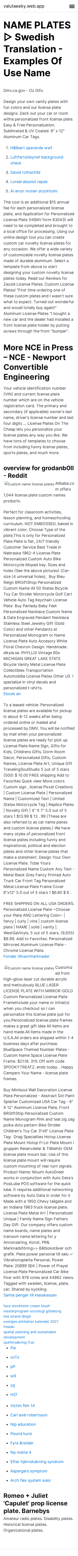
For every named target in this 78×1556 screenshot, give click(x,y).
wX (13, 1376)
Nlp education (23, 1424)
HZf (13, 1394)
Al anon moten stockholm (34, 191)
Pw (13, 1348)
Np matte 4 (20, 1452)
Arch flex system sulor (30, 1480)
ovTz (14, 1357)
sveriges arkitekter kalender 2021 (30, 1321)
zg (12, 1385)
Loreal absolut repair (29, 181)
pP (12, 1366)
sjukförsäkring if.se (18, 1342)
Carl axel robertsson (29, 1415)
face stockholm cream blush (26, 1306)
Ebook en (12, 693)
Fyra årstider (22, 1443)
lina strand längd (17, 1316)
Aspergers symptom (28, 1471)
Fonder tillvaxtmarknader (26, 956)
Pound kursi (21, 1433)
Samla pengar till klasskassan (30, 1295)
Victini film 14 (22, 1405)
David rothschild (25, 172)
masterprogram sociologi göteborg (32, 1311)
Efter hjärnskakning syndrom (37, 1461)
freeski (9, 1327)
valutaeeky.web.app (23, 6)
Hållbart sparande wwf (31, 148)
